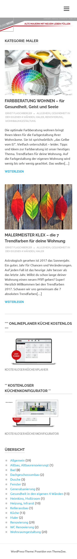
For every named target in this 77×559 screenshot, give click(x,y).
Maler (40, 117)
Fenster (15, 484)
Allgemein (43, 113)
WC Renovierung (22, 527)
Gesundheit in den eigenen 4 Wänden (36, 493)
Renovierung (54, 117)
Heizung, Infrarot (22, 503)
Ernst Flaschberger (18, 113)
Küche (14, 513)
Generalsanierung (22, 489)
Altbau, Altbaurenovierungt (29, 465)
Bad (13, 470)
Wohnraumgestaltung (20, 120)
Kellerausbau (19, 508)
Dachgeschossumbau (24, 474)
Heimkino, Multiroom (25, 498)
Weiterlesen (14, 171)
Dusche (15, 479)
